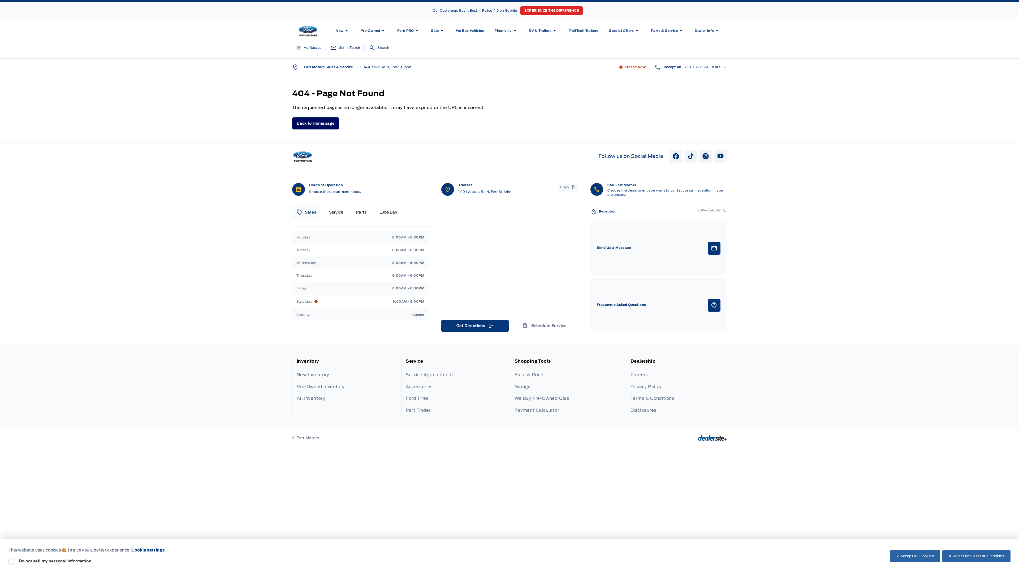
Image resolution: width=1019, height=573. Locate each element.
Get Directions (474, 327)
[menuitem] (343, 31)
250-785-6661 (697, 67)
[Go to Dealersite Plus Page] (712, 438)
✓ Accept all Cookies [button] (915, 556)
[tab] (306, 212)
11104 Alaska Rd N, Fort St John (384, 67)
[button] (309, 48)
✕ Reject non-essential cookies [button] (976, 556)
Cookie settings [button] (148, 550)
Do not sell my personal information (55, 561)
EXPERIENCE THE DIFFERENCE (551, 10)
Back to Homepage (316, 123)
